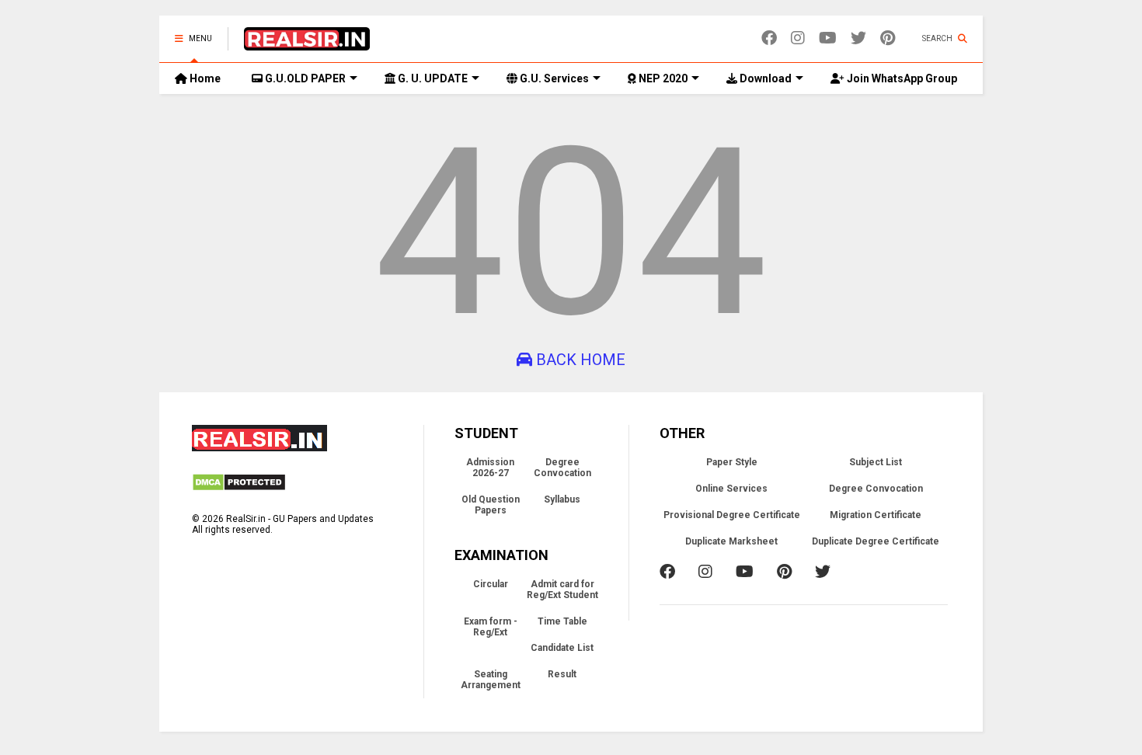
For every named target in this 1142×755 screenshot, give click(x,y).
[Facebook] (769, 38)
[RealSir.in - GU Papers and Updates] (307, 43)
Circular (490, 584)
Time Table (562, 621)
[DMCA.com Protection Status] (239, 488)
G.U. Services (553, 78)
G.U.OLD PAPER (304, 78)
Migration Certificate (875, 515)
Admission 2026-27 (490, 467)
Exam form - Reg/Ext (490, 627)
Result (562, 674)
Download (764, 78)
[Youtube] (828, 38)
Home (204, 78)
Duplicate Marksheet (731, 541)
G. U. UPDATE (431, 78)
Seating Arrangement (491, 680)
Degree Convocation (562, 467)
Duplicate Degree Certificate (875, 541)
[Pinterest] (887, 38)
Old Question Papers (490, 505)
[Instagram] (798, 38)
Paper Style (731, 462)
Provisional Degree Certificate (731, 515)
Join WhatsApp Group (900, 78)
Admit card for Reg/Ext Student (562, 589)
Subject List (875, 462)
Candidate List (562, 647)
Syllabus (562, 499)
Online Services (731, 488)
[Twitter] (858, 38)
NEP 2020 (662, 78)
